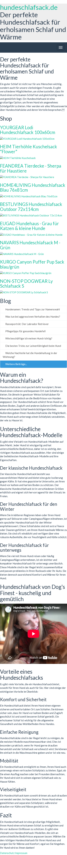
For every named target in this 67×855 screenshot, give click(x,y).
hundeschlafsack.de (29, 7)
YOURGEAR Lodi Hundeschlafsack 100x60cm (27, 130)
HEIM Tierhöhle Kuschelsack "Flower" (28, 149)
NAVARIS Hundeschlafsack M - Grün (30, 245)
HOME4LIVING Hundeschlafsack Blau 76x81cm (32, 187)
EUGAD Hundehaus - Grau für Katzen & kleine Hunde (29, 226)
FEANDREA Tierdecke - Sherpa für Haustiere (30, 168)
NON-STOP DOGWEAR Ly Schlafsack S (26, 283)
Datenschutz (7, 852)
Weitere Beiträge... (16, 364)
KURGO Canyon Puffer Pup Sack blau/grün (32, 264)
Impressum (21, 852)
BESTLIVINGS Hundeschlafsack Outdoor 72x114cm (31, 206)
